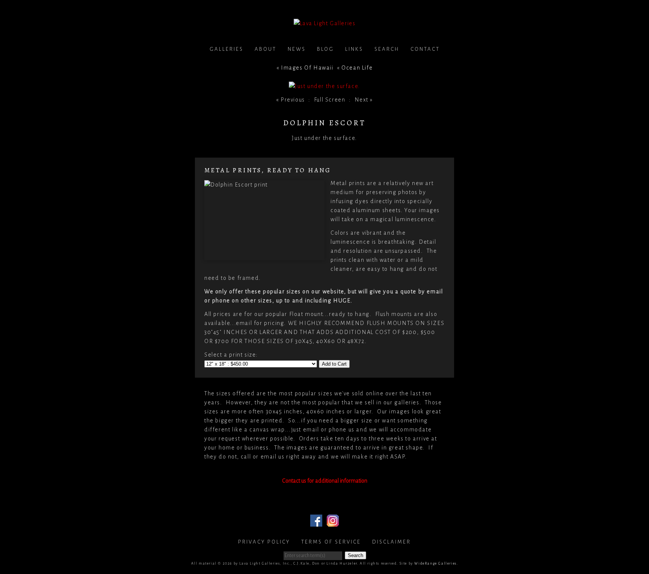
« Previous (290, 100)
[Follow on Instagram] (332, 522)
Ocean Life (357, 68)
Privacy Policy (264, 542)
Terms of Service (331, 542)
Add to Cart (334, 364)
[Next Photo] (324, 86)
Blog (325, 49)
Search (386, 49)
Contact (425, 49)
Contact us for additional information (324, 481)
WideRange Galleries (435, 563)
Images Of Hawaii (307, 68)
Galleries (226, 49)
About (265, 49)
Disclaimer (391, 542)
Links (354, 49)
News (297, 49)
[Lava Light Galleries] (325, 23)
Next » (364, 100)
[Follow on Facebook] (316, 522)
